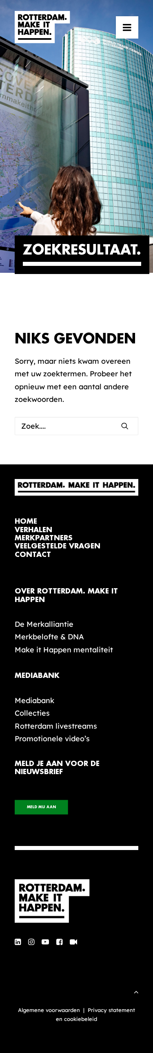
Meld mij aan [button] (41, 807)
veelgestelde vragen (57, 546)
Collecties (32, 713)
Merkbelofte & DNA (49, 636)
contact (33, 554)
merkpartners (44, 538)
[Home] (76, 901)
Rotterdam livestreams (56, 726)
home (26, 521)
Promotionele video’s (52, 738)
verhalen (33, 529)
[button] (127, 27)
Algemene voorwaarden (49, 1010)
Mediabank (34, 700)
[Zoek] (76, 426)
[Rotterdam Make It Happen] (42, 27)
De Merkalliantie (44, 624)
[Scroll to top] (136, 991)
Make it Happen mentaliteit (64, 649)
